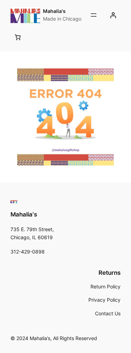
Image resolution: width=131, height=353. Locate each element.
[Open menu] (93, 15)
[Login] (113, 15)
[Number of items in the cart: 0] (17, 37)
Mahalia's (54, 11)
